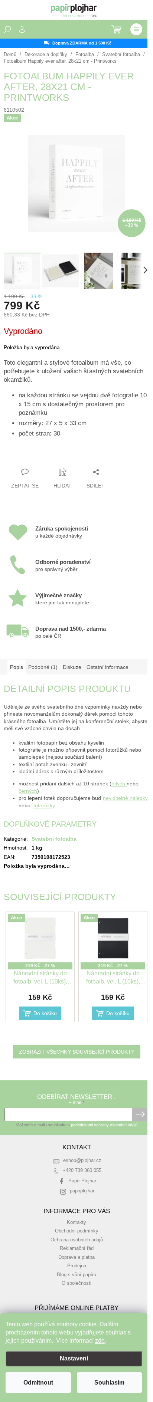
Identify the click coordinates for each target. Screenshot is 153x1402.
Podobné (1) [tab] (43, 667)
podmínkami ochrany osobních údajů (104, 1125)
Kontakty (76, 1222)
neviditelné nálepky (125, 798)
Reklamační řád (77, 1248)
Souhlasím (109, 1382)
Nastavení (74, 1358)
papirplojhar (82, 1190)
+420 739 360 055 (82, 1170)
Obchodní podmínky (76, 1231)
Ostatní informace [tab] (107, 667)
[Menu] (136, 29)
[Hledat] (7, 29)
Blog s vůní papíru (76, 1274)
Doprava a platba (76, 1257)
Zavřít (44, 457)
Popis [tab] (16, 667)
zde (100, 1340)
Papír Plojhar (82, 1180)
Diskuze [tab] (72, 667)
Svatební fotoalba (54, 839)
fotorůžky (44, 805)
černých (28, 791)
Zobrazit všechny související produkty (76, 1052)
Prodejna (76, 1265)
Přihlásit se (140, 1114)
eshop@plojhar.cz (82, 1160)
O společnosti (76, 1283)
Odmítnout (38, 1382)
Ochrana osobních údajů (77, 1239)
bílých (119, 784)
